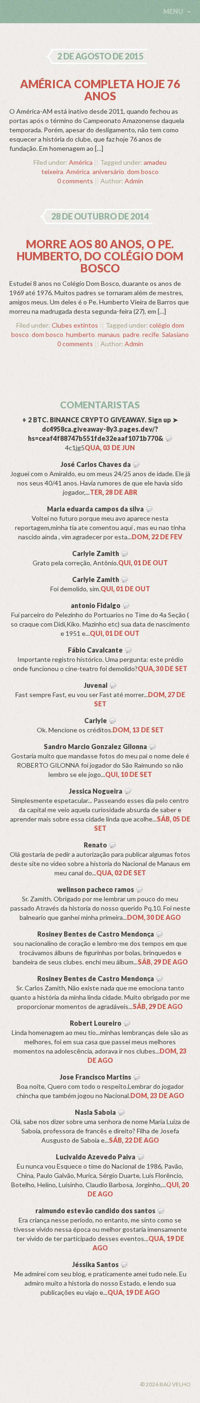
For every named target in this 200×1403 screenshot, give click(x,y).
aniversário (108, 171)
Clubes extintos (75, 325)
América (81, 162)
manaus (109, 334)
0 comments (75, 181)
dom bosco (143, 171)
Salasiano (175, 334)
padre (131, 334)
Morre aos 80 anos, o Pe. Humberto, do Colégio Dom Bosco (100, 256)
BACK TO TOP (61, 1373)
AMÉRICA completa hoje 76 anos (100, 90)
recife (150, 334)
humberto (80, 334)
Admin (134, 181)
